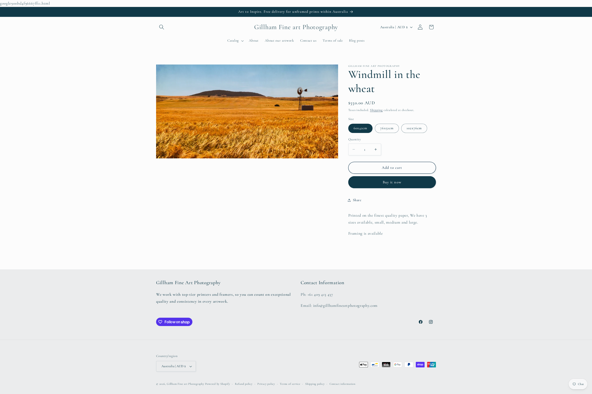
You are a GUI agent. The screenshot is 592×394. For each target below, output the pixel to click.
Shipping (376, 110)
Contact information (342, 383)
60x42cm (360, 128)
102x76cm (414, 128)
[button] (161, 27)
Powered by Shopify (217, 383)
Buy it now (392, 182)
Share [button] (357, 200)
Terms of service (290, 383)
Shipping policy (315, 383)
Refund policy (244, 383)
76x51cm (387, 128)
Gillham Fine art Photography (185, 383)
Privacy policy (266, 383)
